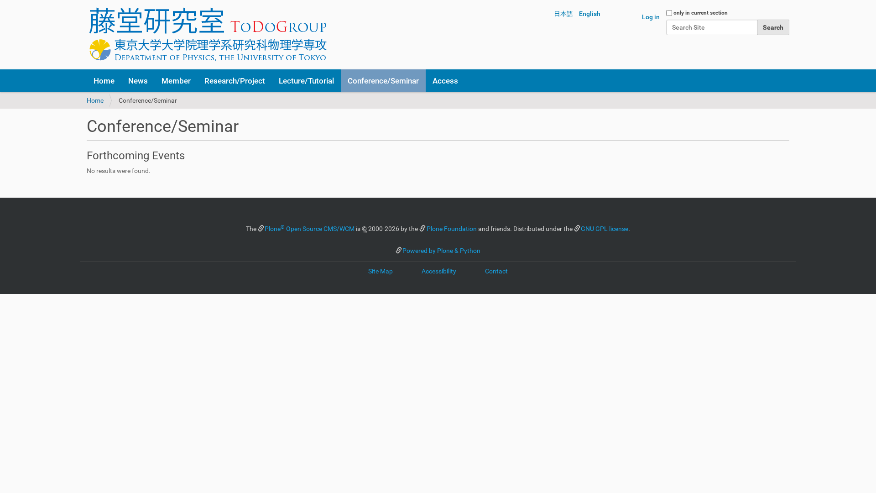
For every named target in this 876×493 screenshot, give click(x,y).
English (589, 13)
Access (445, 80)
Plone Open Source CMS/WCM (310, 228)
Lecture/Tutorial (306, 80)
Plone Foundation (452, 228)
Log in (651, 17)
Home (104, 80)
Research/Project (234, 80)
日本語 (563, 13)
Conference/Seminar (383, 80)
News (138, 80)
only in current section (700, 13)
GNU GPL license (604, 228)
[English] (207, 35)
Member (176, 80)
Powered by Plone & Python (441, 250)
